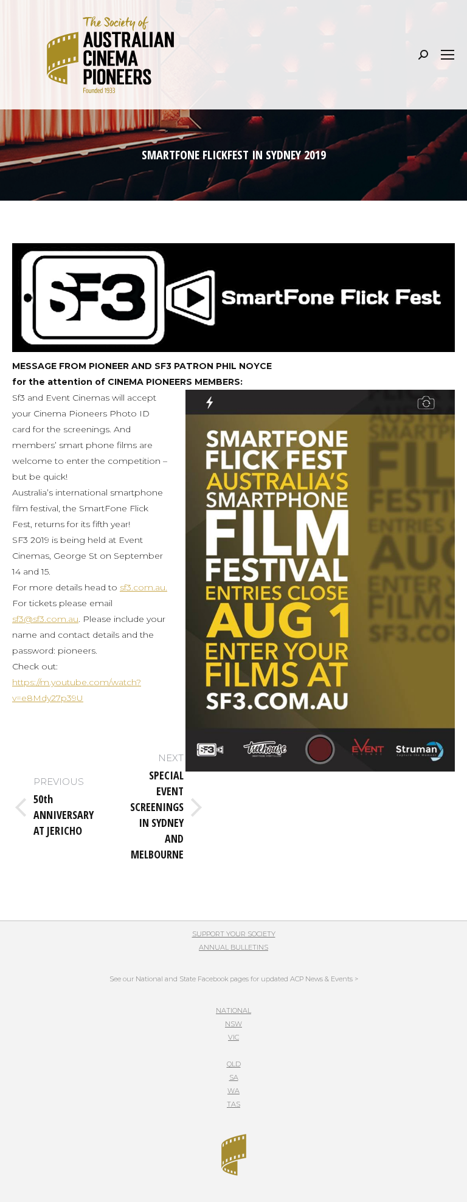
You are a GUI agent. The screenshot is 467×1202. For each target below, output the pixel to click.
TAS (233, 1104)
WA (233, 1090)
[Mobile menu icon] (447, 54)
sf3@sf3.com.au (45, 618)
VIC (233, 1037)
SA (233, 1077)
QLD (234, 1064)
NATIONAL (233, 1010)
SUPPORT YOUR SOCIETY (233, 934)
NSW (233, 1024)
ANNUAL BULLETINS (233, 947)
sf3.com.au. (143, 587)
